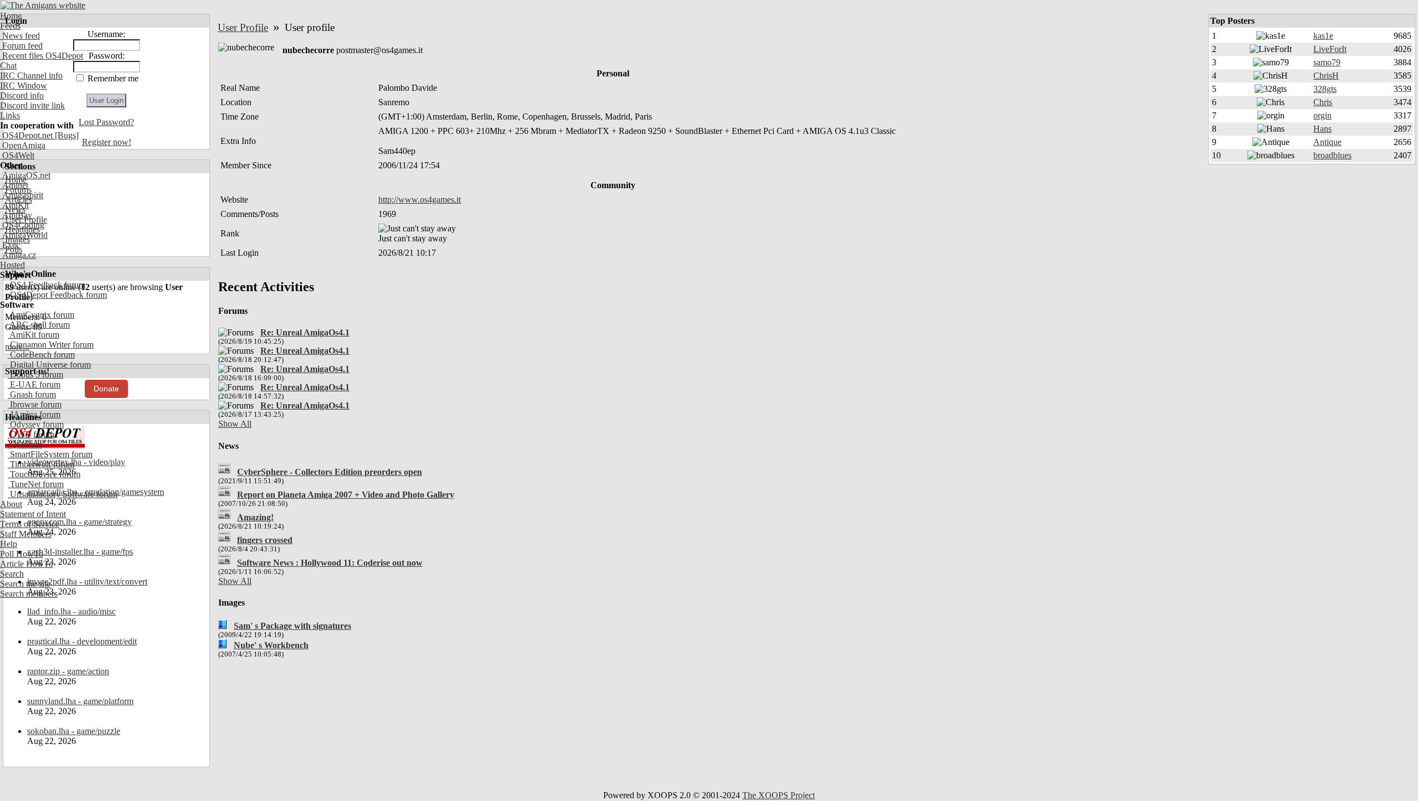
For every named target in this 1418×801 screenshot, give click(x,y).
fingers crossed (264, 540)
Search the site (25, 583)
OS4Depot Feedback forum (57, 294)
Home (11, 15)
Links (10, 115)
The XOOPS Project (778, 795)
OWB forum (31, 434)
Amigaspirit (21, 195)
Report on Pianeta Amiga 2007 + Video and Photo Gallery (345, 494)
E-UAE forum (34, 384)
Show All (234, 423)
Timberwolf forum (41, 464)
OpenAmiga (22, 145)
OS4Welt (17, 155)
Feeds (10, 25)
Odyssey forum (36, 424)
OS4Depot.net (26, 135)
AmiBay (16, 215)
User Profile (243, 27)
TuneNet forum (36, 484)
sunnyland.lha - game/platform (80, 701)
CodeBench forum (41, 354)
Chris (1322, 102)
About (11, 504)
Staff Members (26, 534)
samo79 (1326, 62)
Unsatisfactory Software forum (62, 494)
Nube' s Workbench (271, 645)
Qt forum (25, 444)
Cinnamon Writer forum (51, 344)
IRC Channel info (31, 75)
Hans (1322, 128)
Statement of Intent (33, 514)
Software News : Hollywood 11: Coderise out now (330, 562)
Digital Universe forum (49, 364)
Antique (1327, 142)
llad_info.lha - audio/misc (71, 611)
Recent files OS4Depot (41, 55)
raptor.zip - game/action (68, 671)
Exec (10, 245)
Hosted (12, 265)
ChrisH (1326, 75)
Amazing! (255, 517)
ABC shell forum (39, 324)
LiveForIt (1330, 49)
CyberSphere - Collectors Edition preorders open (329, 472)
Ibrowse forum (34, 404)
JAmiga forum (34, 414)
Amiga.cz (18, 255)
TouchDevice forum (44, 474)
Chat (8, 65)
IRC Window (23, 85)
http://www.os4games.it (419, 199)
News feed (20, 35)
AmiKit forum (33, 334)
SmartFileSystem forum (50, 454)
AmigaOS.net (25, 175)
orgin (1322, 115)
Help (8, 544)
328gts (1325, 89)
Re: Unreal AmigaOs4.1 (305, 332)
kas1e (1323, 35)
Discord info (22, 95)
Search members (29, 593)
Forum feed (21, 45)
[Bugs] (66, 135)
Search (12, 573)
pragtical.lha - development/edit (82, 641)
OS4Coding (22, 225)
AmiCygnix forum (41, 314)
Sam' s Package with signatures (292, 626)
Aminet (14, 185)
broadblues (1332, 155)
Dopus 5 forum (35, 374)
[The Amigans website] (43, 5)
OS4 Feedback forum (46, 285)
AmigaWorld (24, 235)
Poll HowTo (21, 554)
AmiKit (14, 205)
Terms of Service (29, 524)
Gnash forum (32, 394)
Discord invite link (32, 105)
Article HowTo (26, 564)
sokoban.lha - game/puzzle (73, 731)
